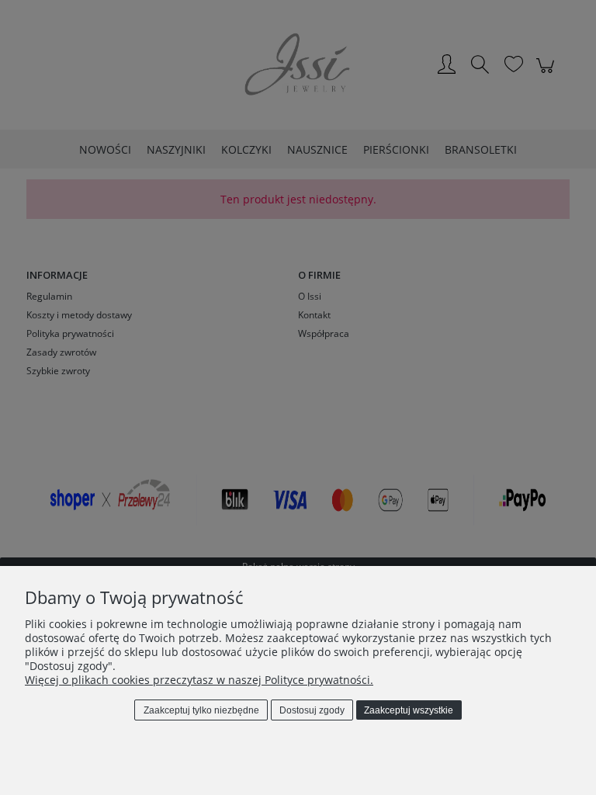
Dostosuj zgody (312, 710)
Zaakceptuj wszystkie (408, 710)
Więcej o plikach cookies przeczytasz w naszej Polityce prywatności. (199, 679)
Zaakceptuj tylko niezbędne (201, 710)
